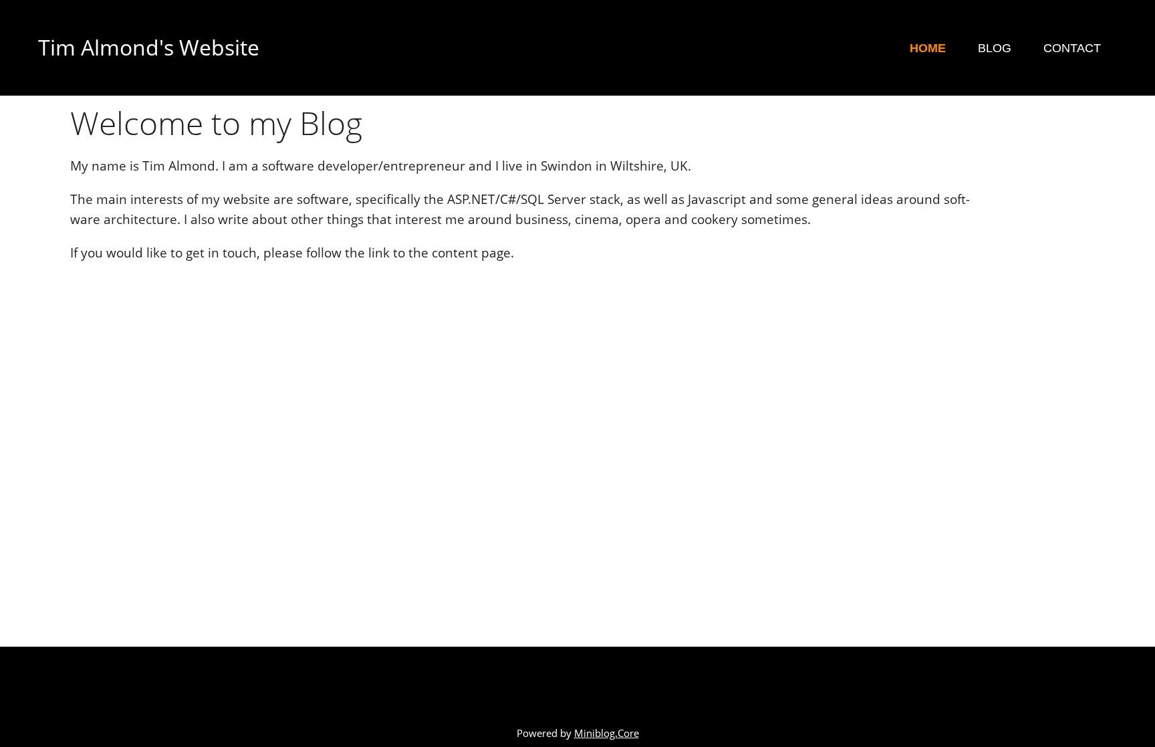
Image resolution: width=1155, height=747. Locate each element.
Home (928, 48)
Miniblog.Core (606, 733)
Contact (1072, 48)
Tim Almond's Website (148, 47)
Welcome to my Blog (216, 122)
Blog (994, 48)
